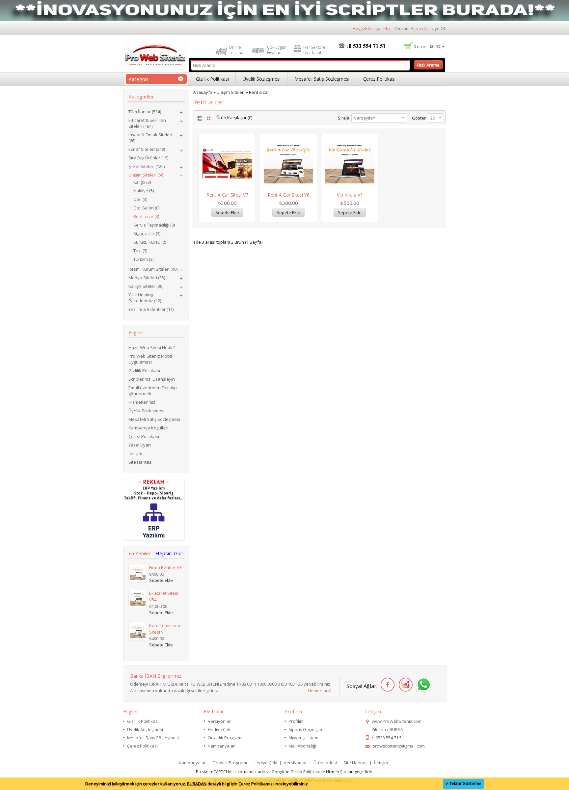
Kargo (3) (142, 182)
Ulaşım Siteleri (231, 92)
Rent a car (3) (146, 216)
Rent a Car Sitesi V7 (227, 195)
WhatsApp (423, 684)
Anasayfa (202, 92)
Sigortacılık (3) (146, 233)
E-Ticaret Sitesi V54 (163, 596)
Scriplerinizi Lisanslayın (151, 379)
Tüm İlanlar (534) (144, 112)
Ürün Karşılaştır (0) (234, 118)
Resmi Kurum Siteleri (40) (152, 269)
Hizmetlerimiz (141, 402)
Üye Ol (438, 28)
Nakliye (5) (143, 191)
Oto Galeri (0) (146, 208)
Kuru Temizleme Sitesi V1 (165, 628)
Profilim (296, 721)
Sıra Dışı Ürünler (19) (148, 158)
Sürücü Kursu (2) (149, 242)
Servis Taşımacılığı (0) (154, 225)
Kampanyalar (221, 746)
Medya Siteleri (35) (146, 278)
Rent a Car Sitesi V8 (289, 195)
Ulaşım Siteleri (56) (146, 175)
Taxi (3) (140, 251)
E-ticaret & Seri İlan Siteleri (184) (147, 123)
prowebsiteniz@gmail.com (398, 746)
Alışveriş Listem (303, 738)
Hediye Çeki (219, 729)
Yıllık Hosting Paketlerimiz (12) (144, 298)
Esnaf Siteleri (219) (146, 149)
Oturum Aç (404, 28)
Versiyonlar (219, 721)
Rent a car (259, 92)
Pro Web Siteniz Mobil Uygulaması (150, 359)
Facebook (386, 684)
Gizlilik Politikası (212, 79)
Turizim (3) (143, 259)
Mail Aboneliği (302, 746)
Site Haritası (140, 462)
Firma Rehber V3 (165, 567)
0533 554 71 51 (390, 738)
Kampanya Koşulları (148, 428)
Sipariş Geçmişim (305, 729)
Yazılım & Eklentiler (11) (151, 309)
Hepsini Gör (168, 553)
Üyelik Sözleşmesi (262, 79)
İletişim (135, 453)
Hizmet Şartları (340, 772)
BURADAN (196, 784)
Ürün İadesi (325, 763)
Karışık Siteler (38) (145, 286)
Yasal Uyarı (139, 445)
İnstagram (404, 684)
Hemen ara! (319, 691)
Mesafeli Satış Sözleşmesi (321, 79)
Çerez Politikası (379, 79)
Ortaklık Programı (225, 738)
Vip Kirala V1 (350, 195)
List (199, 118)
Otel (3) (140, 199)
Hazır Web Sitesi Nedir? (151, 347)
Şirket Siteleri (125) (146, 166)
